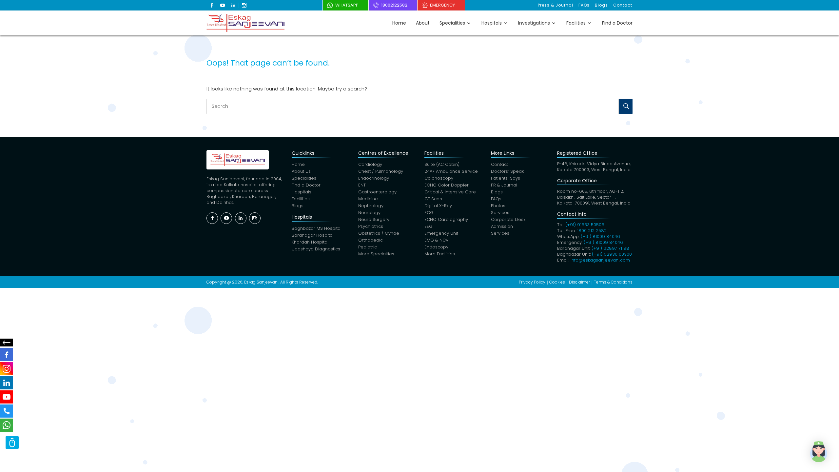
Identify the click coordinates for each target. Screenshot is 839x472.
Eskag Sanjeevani (261, 282)
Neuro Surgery (373, 219)
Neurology (369, 212)
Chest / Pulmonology (380, 171)
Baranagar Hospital (313, 235)
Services (500, 212)
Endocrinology (373, 178)
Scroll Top (12, 442)
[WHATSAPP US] (6, 425)
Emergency (442, 5)
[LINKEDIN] (6, 382)
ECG (429, 212)
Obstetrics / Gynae (378, 233)
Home (399, 23)
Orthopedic (370, 240)
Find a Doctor (617, 23)
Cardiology (370, 164)
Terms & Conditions (613, 282)
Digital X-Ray (438, 206)
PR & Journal (504, 185)
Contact (622, 5)
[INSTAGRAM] (6, 368)
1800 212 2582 (592, 230)
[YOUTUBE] (6, 396)
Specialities (452, 23)
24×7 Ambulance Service (451, 171)
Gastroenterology (377, 192)
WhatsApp (347, 5)
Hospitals (491, 23)
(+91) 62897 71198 (610, 248)
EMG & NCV (436, 240)
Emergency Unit (441, 233)
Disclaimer (579, 282)
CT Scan (433, 199)
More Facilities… (440, 254)
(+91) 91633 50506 (584, 225)
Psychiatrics (370, 226)
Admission (502, 226)
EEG (428, 226)
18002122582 (394, 5)
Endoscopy (436, 247)
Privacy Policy (532, 282)
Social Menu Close (6, 342)
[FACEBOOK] (6, 354)
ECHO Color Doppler (446, 185)
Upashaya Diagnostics (316, 249)
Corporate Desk (508, 219)
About (423, 23)
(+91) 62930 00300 (612, 254)
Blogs (601, 5)
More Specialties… (377, 254)
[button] (818, 451)
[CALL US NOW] (6, 411)
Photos (498, 206)
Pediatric (367, 247)
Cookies (557, 282)
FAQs (584, 5)
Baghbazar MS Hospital (316, 228)
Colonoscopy (438, 178)
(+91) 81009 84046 (600, 236)
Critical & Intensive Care (450, 192)
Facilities (576, 23)
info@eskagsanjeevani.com (600, 260)
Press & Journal (555, 5)
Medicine (368, 199)
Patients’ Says (505, 178)
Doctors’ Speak (507, 171)
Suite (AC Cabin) (441, 164)
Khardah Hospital (310, 242)
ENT (362, 185)
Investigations (534, 23)
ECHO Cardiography (446, 219)
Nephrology (370, 206)
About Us (301, 171)
